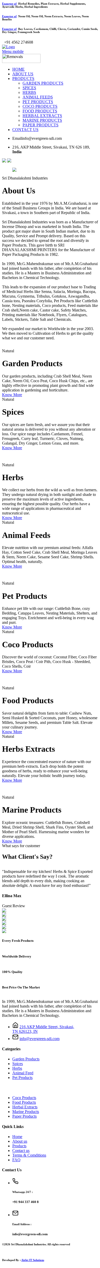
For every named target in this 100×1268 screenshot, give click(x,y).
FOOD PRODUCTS (40, 111)
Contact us (20, 1150)
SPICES (29, 88)
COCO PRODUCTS (40, 106)
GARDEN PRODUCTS (43, 83)
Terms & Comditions (29, 1155)
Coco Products (24, 1097)
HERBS (29, 92)
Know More (12, 394)
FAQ (16, 1160)
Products (19, 1146)
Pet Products (22, 1077)
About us (19, 1141)
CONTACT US (25, 129)
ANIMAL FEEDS (38, 97)
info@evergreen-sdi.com (39, 1038)
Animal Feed (22, 1073)
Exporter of (9, 3)
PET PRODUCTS (38, 102)
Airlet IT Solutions (32, 1260)
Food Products (24, 1102)
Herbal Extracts (24, 1107)
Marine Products (25, 1111)
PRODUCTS (23, 78)
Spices (17, 1063)
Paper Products (24, 1116)
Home (17, 1136)
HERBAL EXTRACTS (42, 115)
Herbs (17, 1068)
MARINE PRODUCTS (42, 120)
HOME (18, 69)
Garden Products (25, 1059)
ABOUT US (22, 74)
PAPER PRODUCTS (40, 125)
